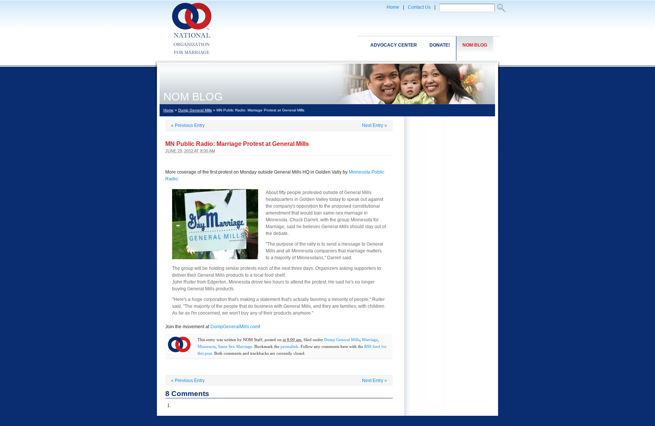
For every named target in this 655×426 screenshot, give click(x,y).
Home (393, 7)
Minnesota (206, 346)
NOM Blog (474, 45)
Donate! (439, 45)
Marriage (370, 339)
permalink (289, 346)
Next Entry (374, 125)
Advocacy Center (393, 45)
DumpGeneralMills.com (234, 326)
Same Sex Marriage (235, 346)
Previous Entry (188, 125)
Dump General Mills (195, 110)
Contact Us (419, 7)
